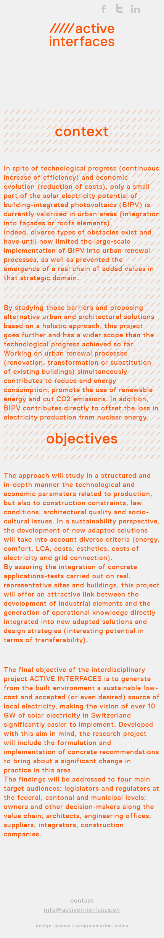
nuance (63, 925)
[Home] (82, 34)
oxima (122, 925)
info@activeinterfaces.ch (82, 909)
